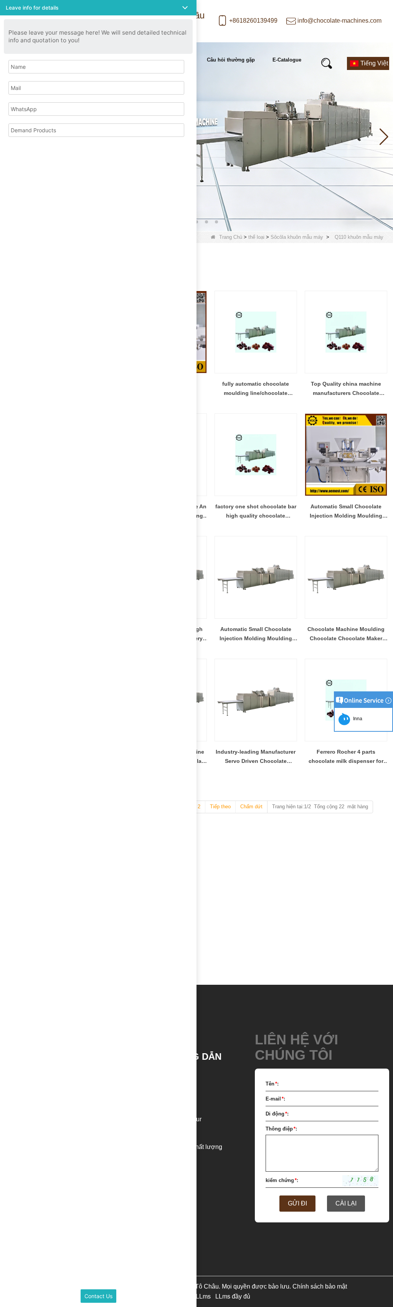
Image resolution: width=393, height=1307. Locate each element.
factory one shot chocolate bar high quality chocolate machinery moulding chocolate (255, 511)
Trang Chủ (230, 237)
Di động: (277, 1114)
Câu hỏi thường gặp (231, 60)
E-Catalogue (286, 60)
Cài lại (346, 1203)
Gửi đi (297, 1203)
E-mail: (275, 1099)
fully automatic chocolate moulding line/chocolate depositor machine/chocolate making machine (255, 389)
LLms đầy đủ (232, 1296)
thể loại (256, 237)
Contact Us (98, 1296)
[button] (196, 221)
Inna (356, 718)
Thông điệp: (281, 1129)
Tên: (272, 1084)
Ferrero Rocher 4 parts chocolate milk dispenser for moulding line (346, 757)
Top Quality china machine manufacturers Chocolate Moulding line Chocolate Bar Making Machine (346, 389)
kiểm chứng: (282, 1180)
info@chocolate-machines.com (339, 20)
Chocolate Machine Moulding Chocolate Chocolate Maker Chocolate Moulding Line (346, 634)
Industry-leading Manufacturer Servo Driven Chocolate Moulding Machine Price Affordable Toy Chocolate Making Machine (256, 757)
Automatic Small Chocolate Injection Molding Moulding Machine (256, 634)
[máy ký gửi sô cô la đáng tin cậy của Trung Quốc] (196, 136)
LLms (203, 1296)
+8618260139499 (253, 20)
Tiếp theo (220, 806)
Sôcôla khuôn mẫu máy (297, 237)
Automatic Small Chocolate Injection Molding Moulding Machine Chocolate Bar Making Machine (346, 511)
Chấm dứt (251, 806)
